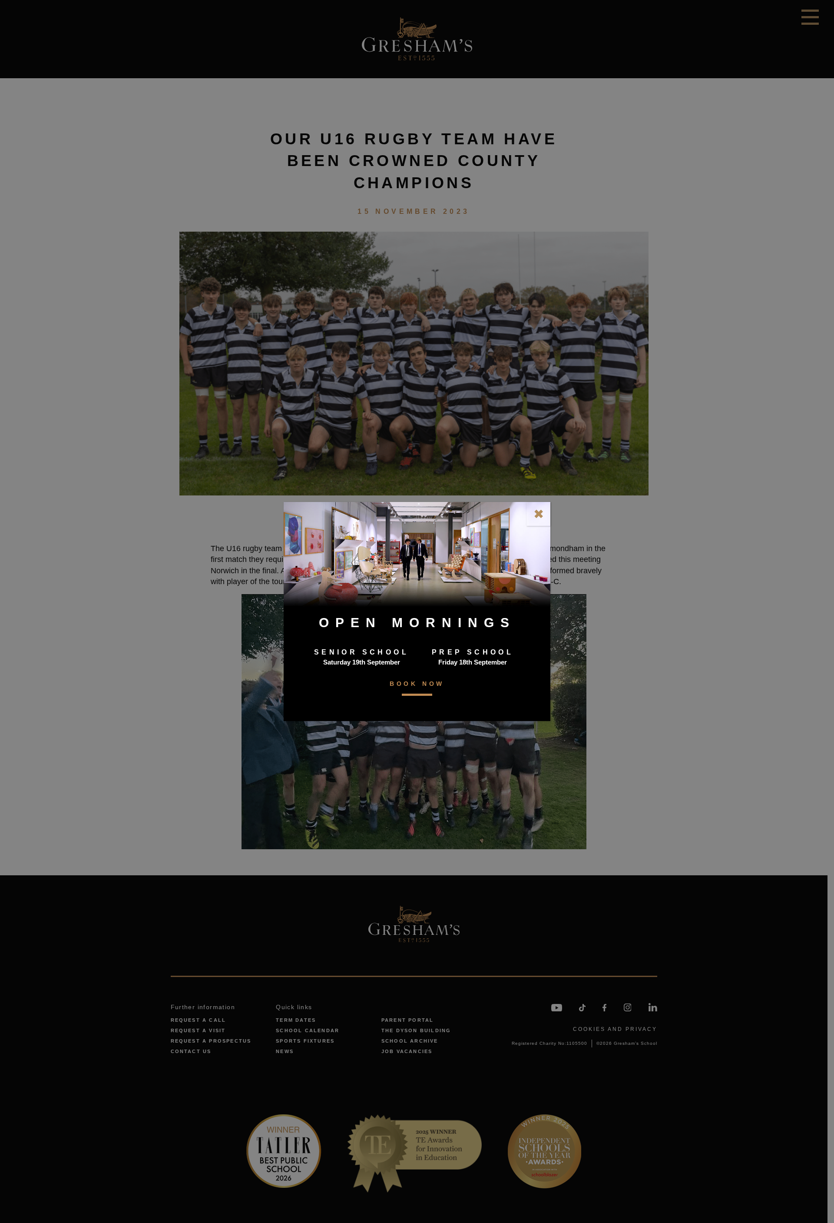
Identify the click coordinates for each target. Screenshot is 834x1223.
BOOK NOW (417, 683)
